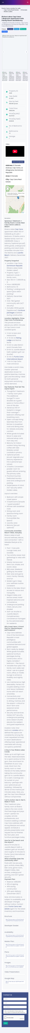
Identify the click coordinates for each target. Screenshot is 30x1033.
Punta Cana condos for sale (11, 8)
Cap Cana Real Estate (11, 10)
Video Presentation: (12, 972)
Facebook (11, 29)
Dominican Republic (15, 266)
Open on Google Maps (18, 162)
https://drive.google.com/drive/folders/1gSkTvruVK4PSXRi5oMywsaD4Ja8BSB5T (15, 966)
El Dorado (24, 10)
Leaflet (22, 212)
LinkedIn (17, 29)
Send (5, 1023)
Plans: (7, 952)
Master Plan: (9, 941)
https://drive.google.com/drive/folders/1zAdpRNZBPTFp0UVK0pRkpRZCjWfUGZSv (15, 920)
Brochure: (8, 916)
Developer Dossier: (12, 925)
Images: (8, 962)
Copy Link (5, 31)
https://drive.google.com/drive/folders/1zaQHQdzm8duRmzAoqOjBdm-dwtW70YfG (15, 946)
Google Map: (9, 978)
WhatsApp (23, 29)
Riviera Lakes (8, 12)
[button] (26, 52)
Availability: (9, 932)
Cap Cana (19, 229)
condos (15, 730)
